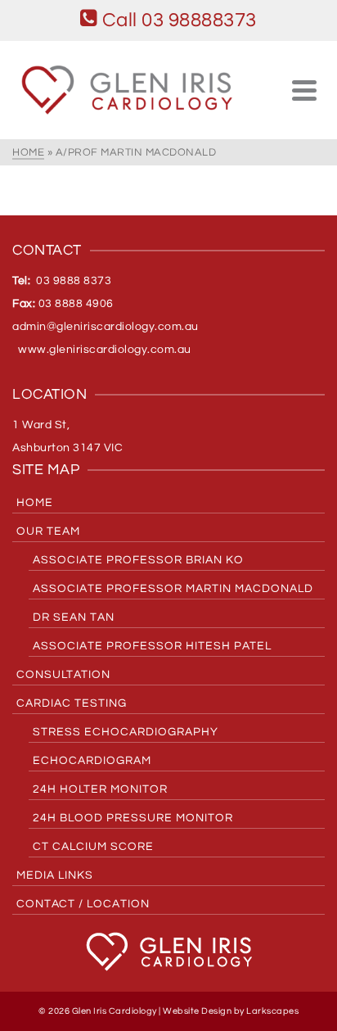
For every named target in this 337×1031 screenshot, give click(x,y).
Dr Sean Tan (74, 617)
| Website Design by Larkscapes (229, 1010)
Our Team (48, 531)
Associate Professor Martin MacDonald (173, 589)
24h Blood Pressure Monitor (133, 818)
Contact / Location (83, 904)
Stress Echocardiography (125, 732)
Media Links (54, 875)
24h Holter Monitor (100, 789)
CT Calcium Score (93, 846)
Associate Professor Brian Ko (138, 560)
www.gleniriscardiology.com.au (101, 349)
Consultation (63, 675)
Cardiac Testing (71, 703)
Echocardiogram (92, 760)
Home (34, 503)
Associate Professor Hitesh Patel (152, 646)
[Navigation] (304, 90)
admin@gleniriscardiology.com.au (105, 326)
